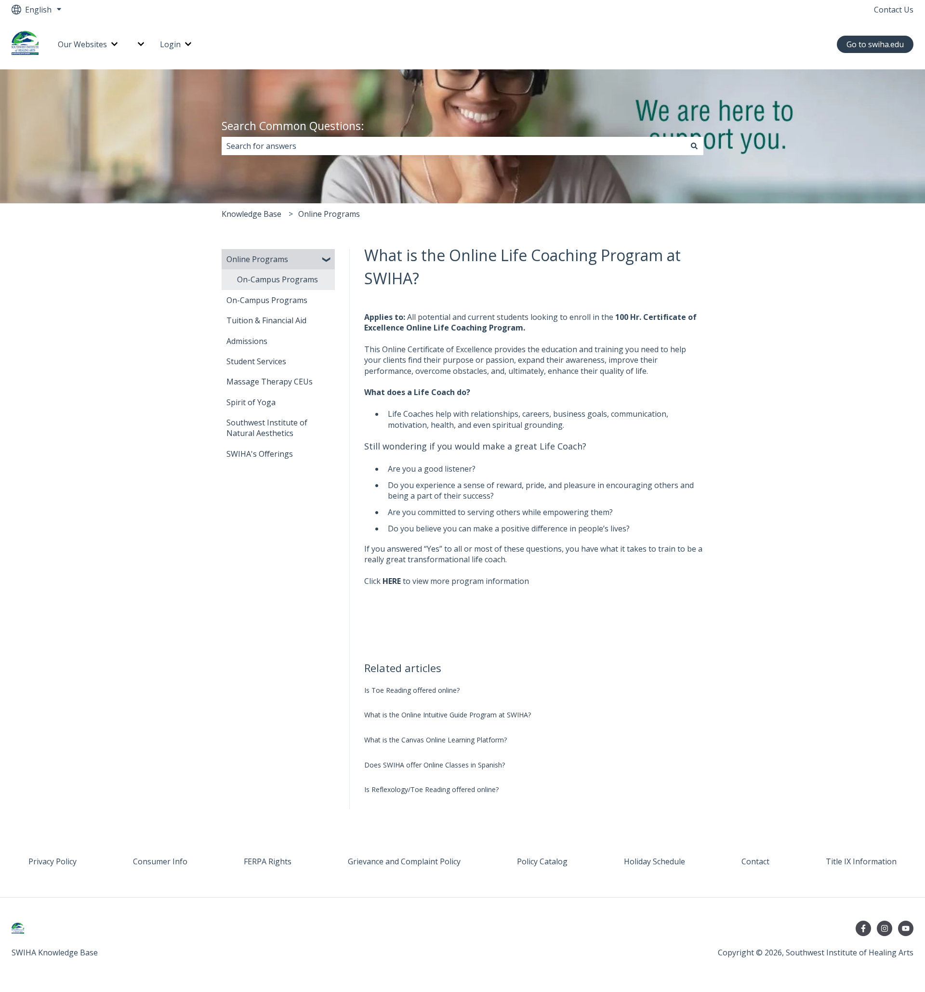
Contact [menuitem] (755, 861)
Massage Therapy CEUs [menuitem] (269, 381)
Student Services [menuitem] (256, 361)
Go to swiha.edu (875, 44)
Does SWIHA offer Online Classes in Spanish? (434, 764)
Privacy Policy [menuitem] (52, 861)
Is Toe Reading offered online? (412, 690)
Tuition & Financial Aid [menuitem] (266, 320)
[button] (327, 260)
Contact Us (893, 9)
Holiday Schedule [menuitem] (654, 861)
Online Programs (329, 214)
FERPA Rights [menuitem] (267, 861)
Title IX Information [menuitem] (861, 861)
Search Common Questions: (293, 125)
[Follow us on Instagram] (884, 928)
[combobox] (453, 146)
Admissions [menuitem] (246, 341)
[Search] (694, 146)
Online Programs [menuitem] (257, 259)
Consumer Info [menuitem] (160, 861)
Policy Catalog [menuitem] (542, 861)
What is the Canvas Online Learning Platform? (435, 739)
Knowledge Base (251, 214)
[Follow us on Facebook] (863, 928)
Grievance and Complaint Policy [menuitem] (404, 861)
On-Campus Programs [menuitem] (277, 279)
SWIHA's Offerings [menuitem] (259, 454)
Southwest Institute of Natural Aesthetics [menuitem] (266, 427)
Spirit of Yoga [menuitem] (251, 402)
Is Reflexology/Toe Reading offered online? (431, 789)
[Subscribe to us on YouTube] (905, 928)
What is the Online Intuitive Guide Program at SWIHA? (447, 714)
